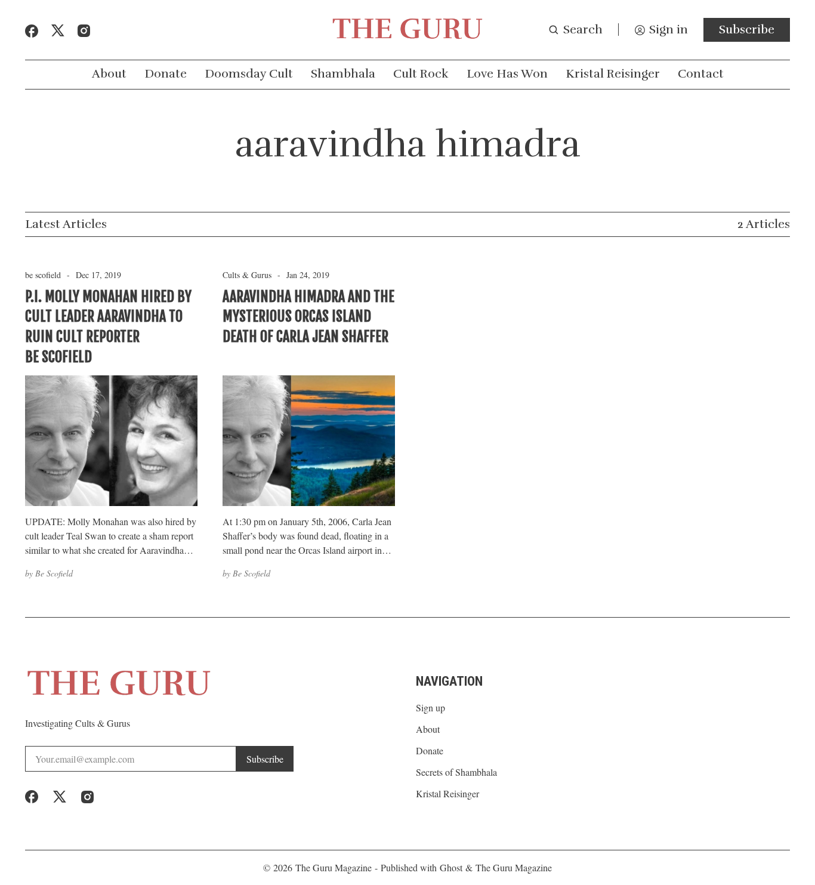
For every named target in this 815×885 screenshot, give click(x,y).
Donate (165, 74)
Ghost (451, 867)
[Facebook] (31, 31)
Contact (701, 74)
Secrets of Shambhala (456, 772)
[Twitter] (57, 30)
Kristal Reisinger (613, 74)
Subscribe (746, 29)
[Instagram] (84, 30)
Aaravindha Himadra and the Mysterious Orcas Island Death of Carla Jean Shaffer (308, 317)
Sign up (430, 708)
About (109, 74)
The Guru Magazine (333, 867)
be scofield (43, 275)
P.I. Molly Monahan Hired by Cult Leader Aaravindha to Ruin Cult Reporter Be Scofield (108, 327)
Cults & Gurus (247, 275)
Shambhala (343, 74)
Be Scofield (54, 573)
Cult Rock (421, 74)
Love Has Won (507, 74)
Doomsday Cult (249, 74)
